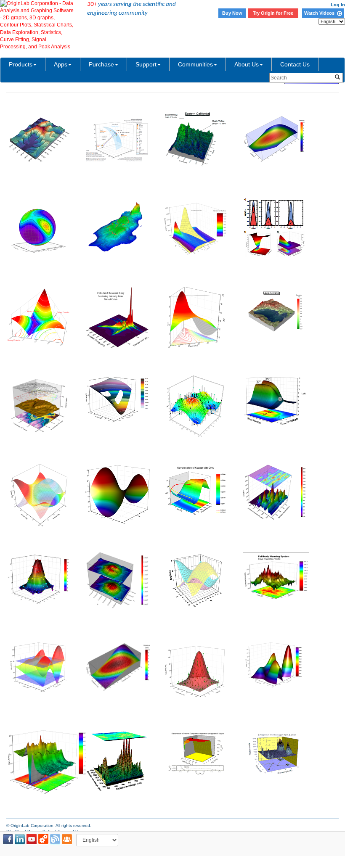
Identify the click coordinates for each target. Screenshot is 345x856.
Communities (195, 64)
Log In (338, 4)
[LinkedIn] (19, 839)
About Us (246, 64)
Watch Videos (320, 13)
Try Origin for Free (273, 13)
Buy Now (232, 13)
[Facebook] (8, 839)
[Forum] (66, 839)
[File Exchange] (43, 839)
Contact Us (295, 64)
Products (20, 64)
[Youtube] (31, 839)
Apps (60, 64)
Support (146, 64)
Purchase (101, 64)
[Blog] (55, 839)
